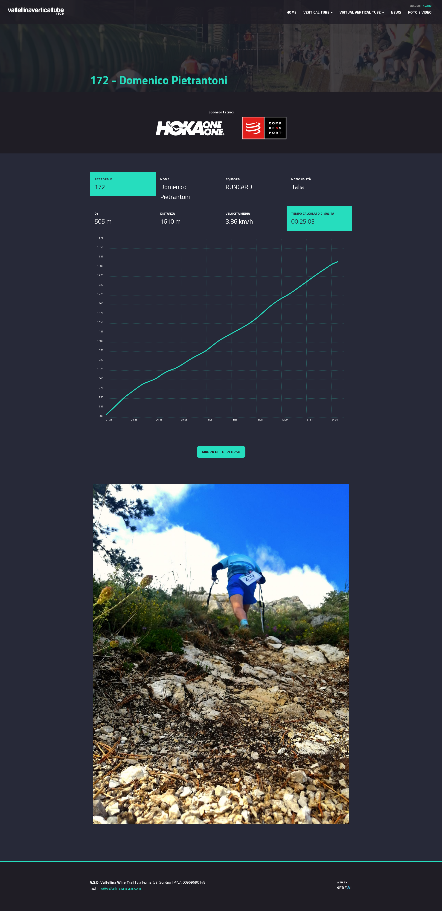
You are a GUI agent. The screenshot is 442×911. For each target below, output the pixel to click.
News (396, 12)
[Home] (35, 11)
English (415, 6)
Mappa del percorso (221, 452)
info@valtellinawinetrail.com (119, 888)
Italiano (426, 6)
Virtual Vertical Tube (361, 12)
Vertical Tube (316, 12)
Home (292, 12)
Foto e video (420, 12)
